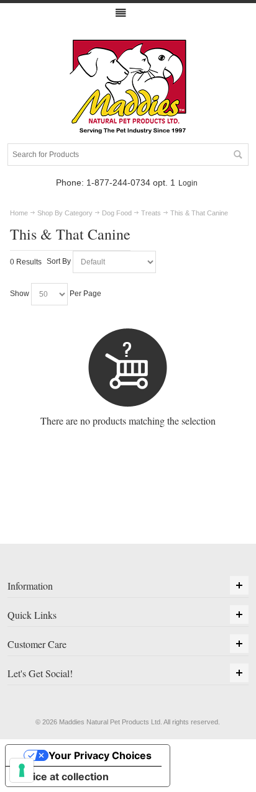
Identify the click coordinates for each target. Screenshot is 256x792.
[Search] (237, 154)
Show (19, 294)
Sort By (59, 262)
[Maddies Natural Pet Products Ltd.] (128, 87)
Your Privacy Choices (100, 755)
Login (188, 183)
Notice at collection (62, 776)
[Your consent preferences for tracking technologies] (22, 770)
